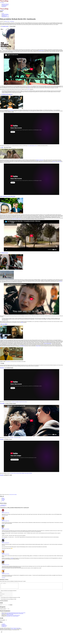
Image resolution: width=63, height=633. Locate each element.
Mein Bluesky (4, 6)
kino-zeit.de (19, 218)
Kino (8, 21)
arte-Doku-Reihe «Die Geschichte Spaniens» (13, 615)
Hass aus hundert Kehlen (47, 343)
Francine (1, 475)
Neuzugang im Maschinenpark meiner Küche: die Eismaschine (16, 612)
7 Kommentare (12, 21)
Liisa (2, 528)
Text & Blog (2, 2)
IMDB (22, 322)
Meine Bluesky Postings (5, 16)
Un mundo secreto (4, 26)
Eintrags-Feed (4, 624)
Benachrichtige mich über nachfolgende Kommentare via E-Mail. (10, 597)
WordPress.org (4, 626)
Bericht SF (60, 281)
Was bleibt (2, 403)
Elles (2, 147)
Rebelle (12, 558)
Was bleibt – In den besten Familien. (15, 437)
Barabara (2, 367)
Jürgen (3, 613)
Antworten (3, 516)
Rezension (54, 161)
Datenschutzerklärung (5, 14)
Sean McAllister (11, 110)
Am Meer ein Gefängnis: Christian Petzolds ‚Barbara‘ (19, 401)
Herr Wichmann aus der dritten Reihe (8, 196)
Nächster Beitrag (3, 505)
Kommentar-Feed (4, 625)
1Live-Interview (8, 361)
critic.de (28, 89)
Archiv (3, 13)
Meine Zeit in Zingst (10, 614)
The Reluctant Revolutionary (6, 94)
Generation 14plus (41, 50)
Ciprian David (59, 161)
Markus (3, 553)
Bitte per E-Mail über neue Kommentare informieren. (9, 590)
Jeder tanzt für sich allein (13, 494)
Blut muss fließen (4, 324)
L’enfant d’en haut (4, 252)
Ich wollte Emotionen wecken (32, 145)
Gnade (1, 439)
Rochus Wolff (14, 218)
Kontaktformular (4, 5)
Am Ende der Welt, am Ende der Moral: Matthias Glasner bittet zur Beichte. (21, 473)
